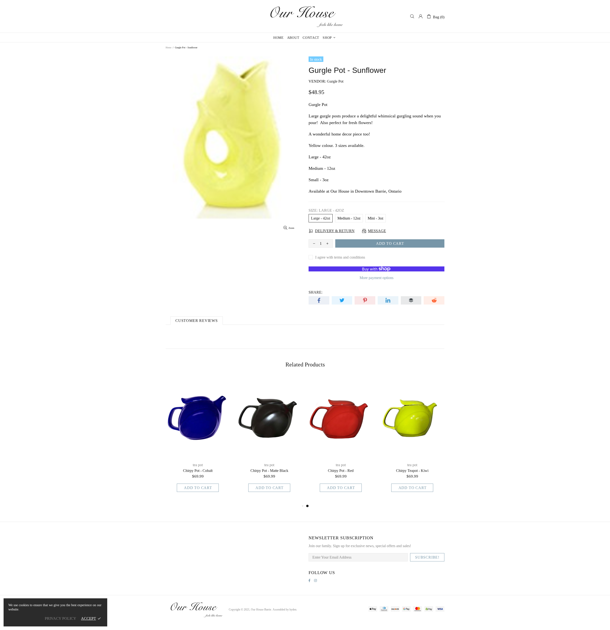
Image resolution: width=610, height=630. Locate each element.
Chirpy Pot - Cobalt (198, 471)
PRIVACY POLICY (60, 618)
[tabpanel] (340, 440)
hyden (293, 609)
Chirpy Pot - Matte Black (269, 471)
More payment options (376, 278)
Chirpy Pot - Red (341, 471)
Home (168, 47)
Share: (315, 292)
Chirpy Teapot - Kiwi (412, 471)
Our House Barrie (305, 16)
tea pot (198, 465)
